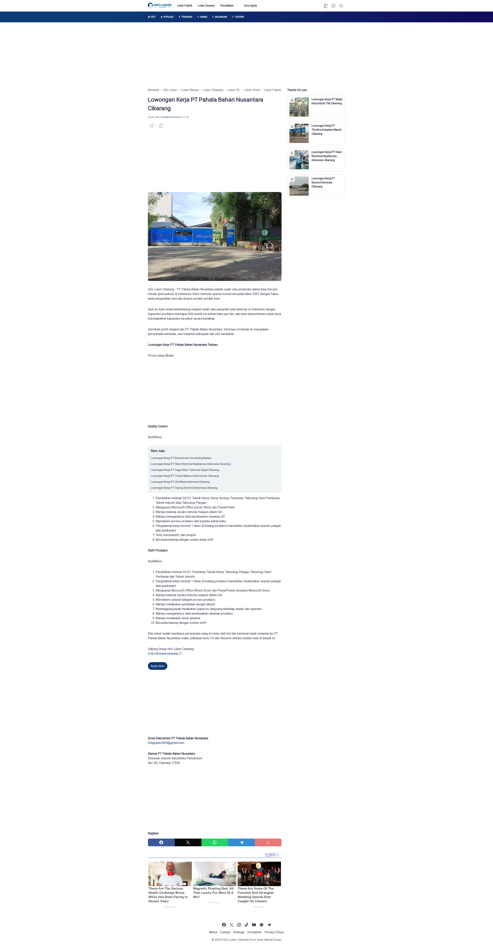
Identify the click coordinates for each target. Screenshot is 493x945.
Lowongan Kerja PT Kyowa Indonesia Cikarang (323, 181)
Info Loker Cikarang (236, 940)
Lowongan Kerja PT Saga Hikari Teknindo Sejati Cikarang (185, 469)
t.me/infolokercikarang (163, 653)
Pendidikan (227, 5)
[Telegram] (241, 842)
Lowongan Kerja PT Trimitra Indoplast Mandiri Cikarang (327, 128)
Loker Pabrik (184, 5)
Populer (168, 17)
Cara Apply (250, 5)
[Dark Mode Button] (333, 6)
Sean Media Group (269, 940)
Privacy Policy (274, 932)
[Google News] (261, 924)
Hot (153, 17)
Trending (186, 17)
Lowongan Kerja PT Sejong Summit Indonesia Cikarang (184, 487)
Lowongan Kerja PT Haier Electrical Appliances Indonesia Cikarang (191, 463)
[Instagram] (239, 924)
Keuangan (221, 17)
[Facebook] (161, 842)
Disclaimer (254, 932)
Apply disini (157, 666)
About (213, 932)
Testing (239, 17)
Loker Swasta (206, 5)
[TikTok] (246, 924)
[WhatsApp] (214, 842)
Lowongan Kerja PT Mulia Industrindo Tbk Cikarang (327, 101)
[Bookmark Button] (326, 6)
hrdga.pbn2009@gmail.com (166, 743)
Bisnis (203, 17)
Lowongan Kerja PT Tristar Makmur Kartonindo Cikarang (185, 475)
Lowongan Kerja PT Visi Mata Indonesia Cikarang (180, 481)
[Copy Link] (268, 842)
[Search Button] (341, 6)
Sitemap (238, 932)
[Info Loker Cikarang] (159, 6)
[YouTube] (254, 924)
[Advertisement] (246, 55)
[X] (188, 842)
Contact (225, 932)
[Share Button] (161, 126)
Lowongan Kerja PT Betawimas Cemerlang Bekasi (181, 458)
